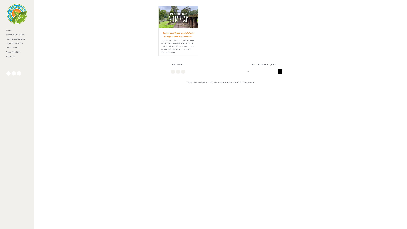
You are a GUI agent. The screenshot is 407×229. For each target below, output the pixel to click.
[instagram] (183, 72)
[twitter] (178, 72)
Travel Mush (237, 82)
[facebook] (173, 72)
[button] (17, 61)
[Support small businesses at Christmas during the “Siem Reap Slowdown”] (178, 17)
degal (230, 82)
